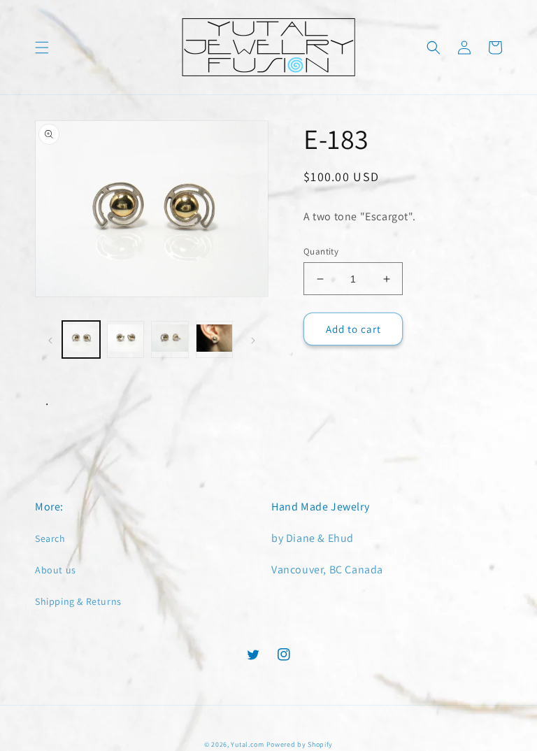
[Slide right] (253, 339)
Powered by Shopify (300, 744)
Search (50, 538)
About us (55, 570)
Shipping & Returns (78, 601)
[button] (42, 47)
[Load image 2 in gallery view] (126, 340)
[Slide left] (50, 339)
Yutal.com (247, 744)
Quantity (320, 251)
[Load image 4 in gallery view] (215, 340)
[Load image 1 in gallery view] (81, 340)
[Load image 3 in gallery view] (170, 340)
